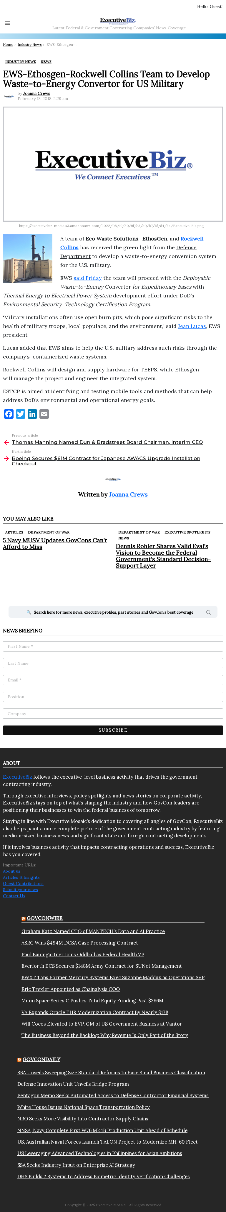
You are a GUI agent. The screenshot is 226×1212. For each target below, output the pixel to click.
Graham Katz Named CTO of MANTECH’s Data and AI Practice (93, 931)
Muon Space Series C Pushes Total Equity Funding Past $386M (92, 1000)
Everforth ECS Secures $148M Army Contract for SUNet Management (101, 966)
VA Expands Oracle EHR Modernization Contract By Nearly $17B (94, 1012)
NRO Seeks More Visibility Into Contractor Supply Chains (82, 1118)
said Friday (88, 278)
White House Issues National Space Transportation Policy (83, 1107)
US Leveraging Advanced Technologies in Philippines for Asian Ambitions (99, 1153)
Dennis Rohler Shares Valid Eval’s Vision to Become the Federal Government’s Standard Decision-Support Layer (163, 555)
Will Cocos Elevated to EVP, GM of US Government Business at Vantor (101, 1023)
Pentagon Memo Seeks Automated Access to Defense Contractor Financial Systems (113, 1095)
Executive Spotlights (187, 532)
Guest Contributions (23, 883)
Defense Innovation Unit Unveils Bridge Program (73, 1084)
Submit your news (20, 889)
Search (209, 613)
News (123, 538)
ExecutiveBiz (17, 777)
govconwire (45, 918)
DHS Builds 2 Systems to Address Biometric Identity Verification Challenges (103, 1176)
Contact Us (14, 895)
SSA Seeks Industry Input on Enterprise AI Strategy (76, 1165)
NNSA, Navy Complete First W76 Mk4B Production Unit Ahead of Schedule (102, 1130)
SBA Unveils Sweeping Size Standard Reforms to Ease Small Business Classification (111, 1072)
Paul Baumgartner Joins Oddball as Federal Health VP (82, 954)
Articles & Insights (21, 877)
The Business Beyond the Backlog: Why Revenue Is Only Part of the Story (104, 1035)
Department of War (48, 532)
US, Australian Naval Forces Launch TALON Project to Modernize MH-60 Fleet (107, 1141)
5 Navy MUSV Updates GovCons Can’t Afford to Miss (55, 543)
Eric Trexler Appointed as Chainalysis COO (70, 989)
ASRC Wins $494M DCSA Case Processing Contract (79, 942)
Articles (14, 532)
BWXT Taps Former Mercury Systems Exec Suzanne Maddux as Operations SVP (113, 977)
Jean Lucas (192, 326)
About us (11, 871)
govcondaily (41, 1059)
